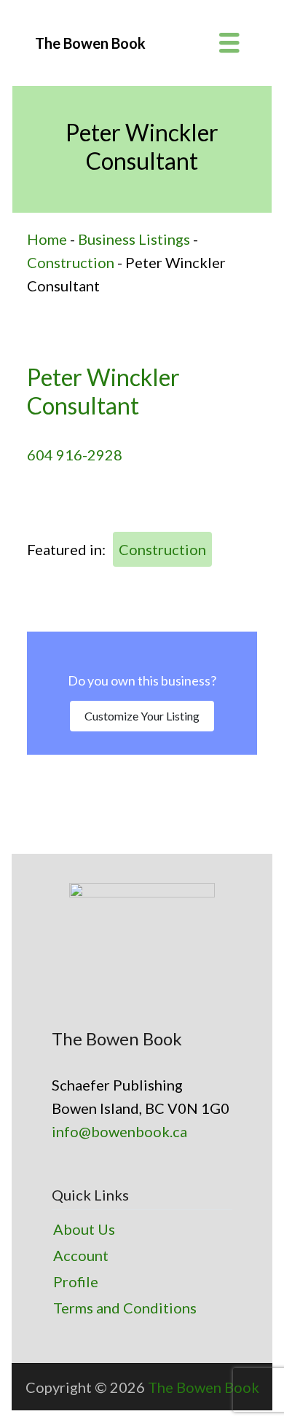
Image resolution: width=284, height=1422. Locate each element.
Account (81, 1255)
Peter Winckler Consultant (103, 391)
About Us (84, 1229)
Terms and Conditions (125, 1307)
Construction (70, 262)
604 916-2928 (74, 454)
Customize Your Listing (142, 716)
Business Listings (134, 239)
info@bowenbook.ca (119, 1131)
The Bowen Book (203, 1387)
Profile (75, 1281)
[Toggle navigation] (229, 43)
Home (47, 239)
